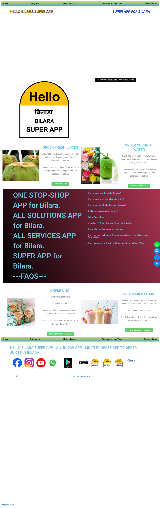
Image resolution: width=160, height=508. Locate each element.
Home (5, 3)
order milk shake (139, 294)
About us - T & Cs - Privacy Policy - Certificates (110, 223)
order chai (60, 290)
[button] (118, 193)
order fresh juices (60, 147)
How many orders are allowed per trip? (106, 199)
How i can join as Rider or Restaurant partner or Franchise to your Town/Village (118, 236)
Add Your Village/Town (112, 3)
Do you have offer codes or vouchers (105, 229)
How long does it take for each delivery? (107, 205)
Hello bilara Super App (31, 12)
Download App (150, 3)
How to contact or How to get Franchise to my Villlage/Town (116, 243)
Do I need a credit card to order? (103, 211)
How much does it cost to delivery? (104, 193)
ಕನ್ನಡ (12, 504)
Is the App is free (96, 217)
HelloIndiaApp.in (70, 3)
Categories (35, 3)
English (5, 504)
